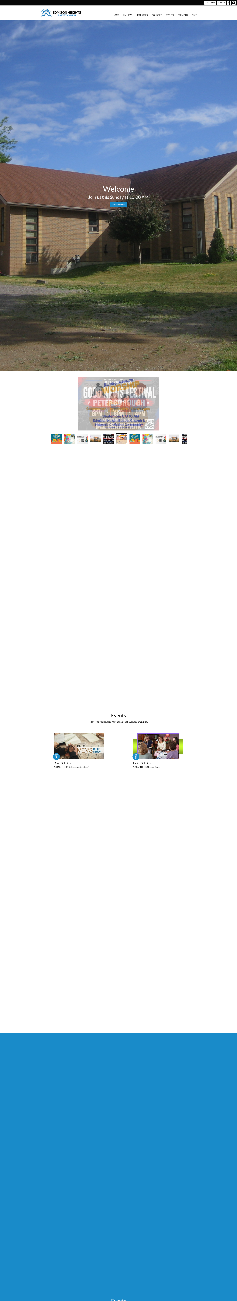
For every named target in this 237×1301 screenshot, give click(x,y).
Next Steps (142, 15)
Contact (221, 3)
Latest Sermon (118, 204)
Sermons (183, 15)
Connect (157, 15)
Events (170, 15)
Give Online (210, 3)
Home (116, 15)
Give (194, 15)
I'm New (127, 15)
